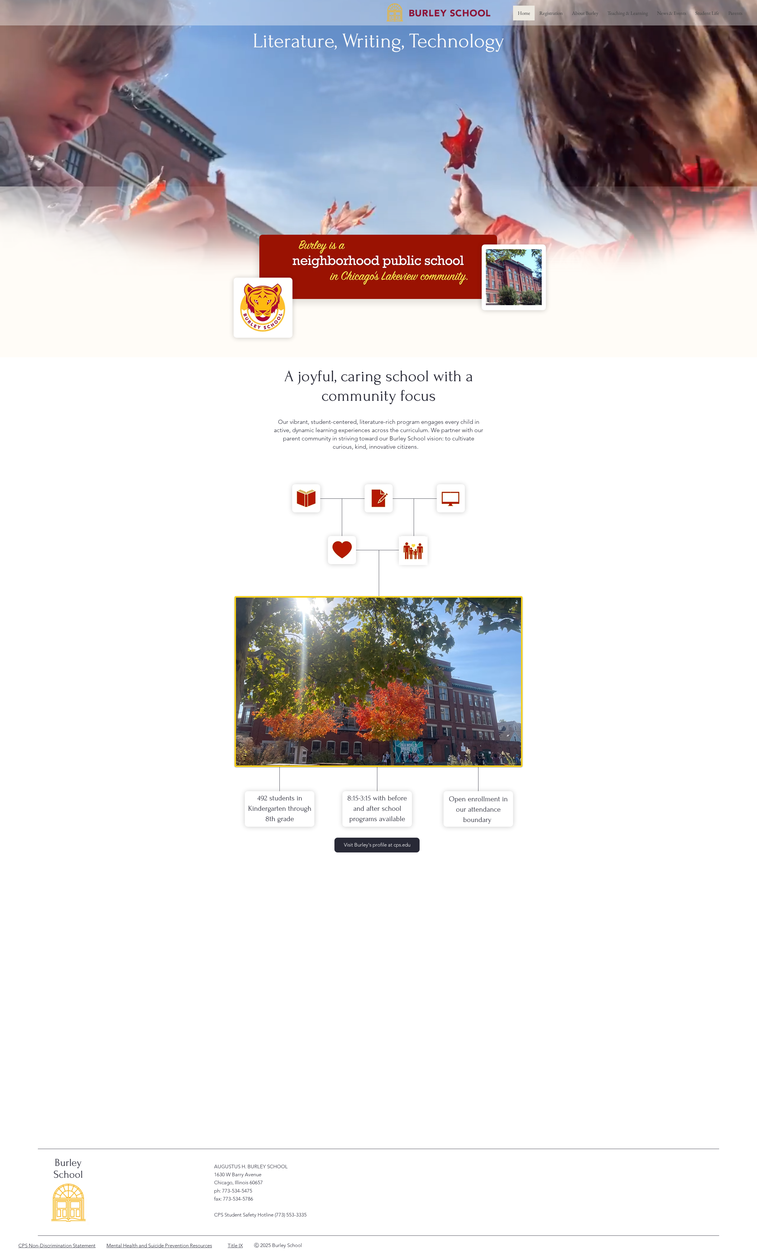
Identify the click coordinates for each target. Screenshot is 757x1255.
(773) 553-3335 (291, 1215)
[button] (585, 13)
